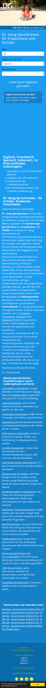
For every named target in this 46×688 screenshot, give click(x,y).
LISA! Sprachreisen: (12, 567)
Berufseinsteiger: (11, 524)
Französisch (8, 316)
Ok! (38, 684)
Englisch (26, 313)
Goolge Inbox (19, 395)
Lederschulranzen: (12, 402)
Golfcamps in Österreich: (15, 433)
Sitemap (6, 609)
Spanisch (21, 316)
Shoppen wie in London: (15, 473)
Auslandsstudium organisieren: (19, 491)
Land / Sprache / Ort (12, 59)
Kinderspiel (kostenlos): (15, 414)
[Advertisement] (23, 130)
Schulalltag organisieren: (15, 388)
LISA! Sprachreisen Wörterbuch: (19, 462)
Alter (4, 49)
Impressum (23, 647)
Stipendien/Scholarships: (15, 582)
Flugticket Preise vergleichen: (18, 509)
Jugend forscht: (10, 422)
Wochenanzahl (9, 69)
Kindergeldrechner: (12, 538)
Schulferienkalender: (13, 448)
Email (36, 363)
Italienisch (7, 319)
